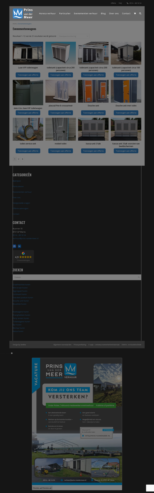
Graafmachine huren (21, 284)
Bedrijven (17, 181)
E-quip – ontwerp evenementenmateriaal (103, 344)
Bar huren (17, 324)
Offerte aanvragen (20, 208)
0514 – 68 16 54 (135, 3)
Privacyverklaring (80, 344)
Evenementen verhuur (22, 192)
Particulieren (18, 186)
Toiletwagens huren (21, 321)
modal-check (5, 353)
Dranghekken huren (21, 315)
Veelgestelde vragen (21, 203)
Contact (16, 214)
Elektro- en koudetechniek (131, 344)
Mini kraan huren (20, 287)
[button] (140, 13)
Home (15, 24)
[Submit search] (139, 277)
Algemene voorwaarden (62, 344)
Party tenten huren (21, 318)
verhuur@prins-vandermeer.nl (25, 238)
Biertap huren (19, 328)
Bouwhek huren (19, 304)
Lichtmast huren (20, 294)
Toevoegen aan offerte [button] (28, 75)
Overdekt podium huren (23, 297)
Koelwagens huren (21, 312)
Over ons (16, 197)
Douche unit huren (21, 301)
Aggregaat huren (20, 291)
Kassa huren (18, 331)
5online (23, 344)
